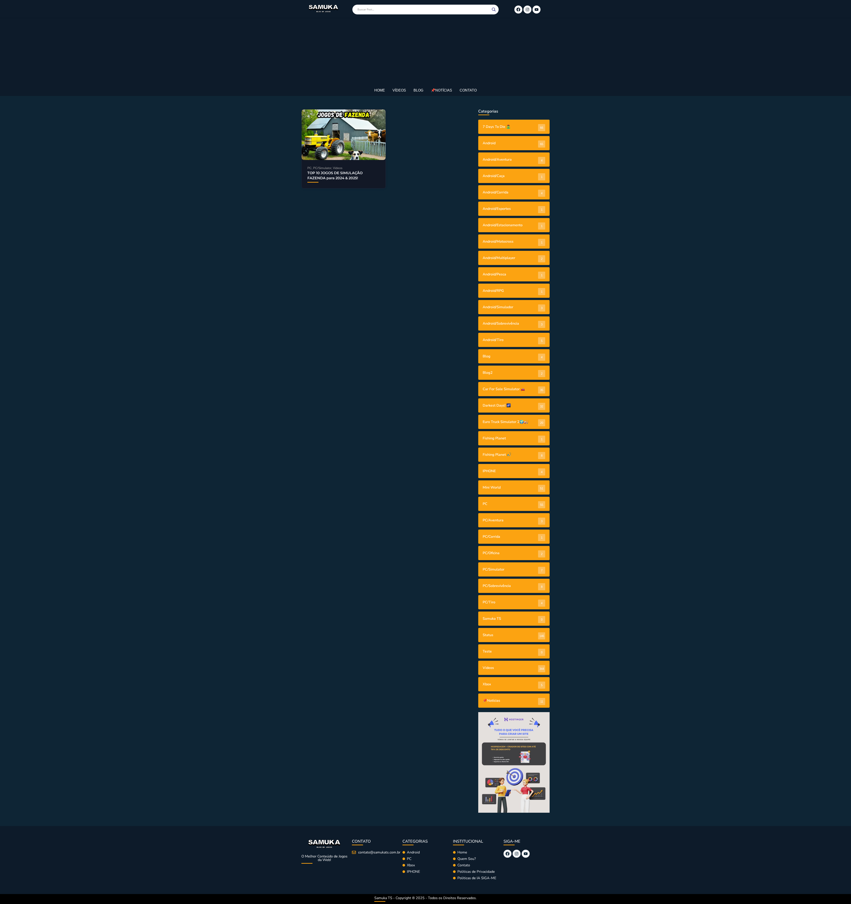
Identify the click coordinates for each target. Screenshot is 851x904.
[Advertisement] (425, 52)
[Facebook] (518, 10)
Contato (468, 90)
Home (379, 90)
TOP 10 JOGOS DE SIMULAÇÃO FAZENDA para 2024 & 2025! (335, 175)
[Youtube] (537, 10)
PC (309, 168)
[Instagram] (527, 10)
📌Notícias (441, 90)
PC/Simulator (322, 168)
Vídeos (399, 90)
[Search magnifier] (494, 9)
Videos (337, 168)
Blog (418, 90)
